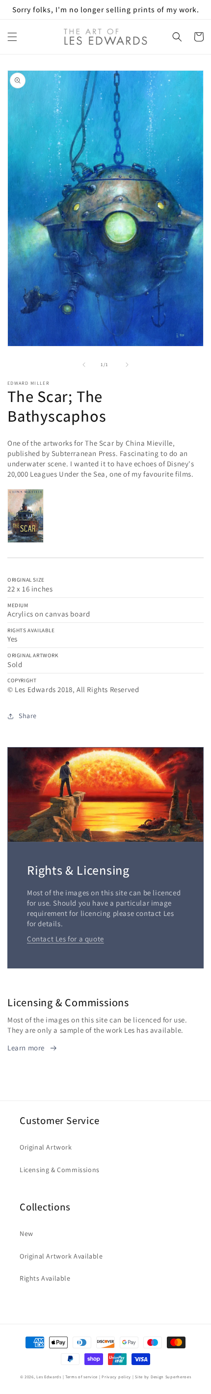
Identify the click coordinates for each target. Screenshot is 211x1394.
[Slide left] (84, 364)
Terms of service (81, 1376)
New (26, 1233)
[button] (12, 37)
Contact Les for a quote (65, 938)
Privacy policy (116, 1376)
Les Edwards (48, 1376)
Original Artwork (46, 1147)
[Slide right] (127, 364)
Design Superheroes (171, 1376)
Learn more (26, 1047)
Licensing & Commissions (60, 1169)
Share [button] (28, 715)
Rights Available (45, 1278)
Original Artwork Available (61, 1256)
